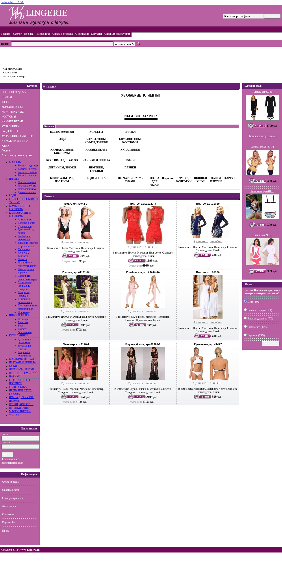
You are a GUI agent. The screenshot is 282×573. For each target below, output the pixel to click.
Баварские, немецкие (24, 294)
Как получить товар (13, 76)
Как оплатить (10, 72)
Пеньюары (24, 319)
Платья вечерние (27, 182)
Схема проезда (10, 481)
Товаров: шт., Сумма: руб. (21, 55)
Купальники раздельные (24, 341)
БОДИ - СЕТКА (18, 386)
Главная (5, 33)
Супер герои (25, 226)
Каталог (17, 33)
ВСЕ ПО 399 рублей (14, 92)
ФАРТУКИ (15, 414)
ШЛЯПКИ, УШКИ (20, 407)
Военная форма (26, 222)
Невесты (22, 259)
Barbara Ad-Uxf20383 (12, 2)
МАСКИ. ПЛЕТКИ (20, 411)
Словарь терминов (12, 498)
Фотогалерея (9, 506)
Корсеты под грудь (28, 165)
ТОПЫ (5, 102)
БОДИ (12, 195)
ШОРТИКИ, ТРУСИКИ (22, 373)
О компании (82, 33)
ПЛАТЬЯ (7, 97)
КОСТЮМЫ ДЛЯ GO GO (24, 358)
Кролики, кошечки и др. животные (28, 244)
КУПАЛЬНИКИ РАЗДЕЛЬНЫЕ (11, 129)
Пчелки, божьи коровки (26, 271)
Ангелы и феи (25, 219)
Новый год (24, 312)
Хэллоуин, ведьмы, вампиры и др (28, 307)
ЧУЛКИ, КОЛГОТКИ (21, 404)
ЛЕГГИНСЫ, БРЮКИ (21, 369)
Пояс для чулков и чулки (17, 155)
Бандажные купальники (24, 354)
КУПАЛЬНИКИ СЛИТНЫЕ (18, 136)
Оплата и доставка (62, 33)
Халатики (23, 322)
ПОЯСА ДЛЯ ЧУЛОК (21, 397)
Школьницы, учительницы (25, 300)
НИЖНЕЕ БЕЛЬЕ (12, 121)
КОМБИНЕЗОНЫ (12, 106)
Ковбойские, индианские (25, 238)
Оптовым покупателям (117, 33)
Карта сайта (8, 522)
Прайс (5, 530)
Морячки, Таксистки (23, 254)
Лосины (6, 150)
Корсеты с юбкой (27, 172)
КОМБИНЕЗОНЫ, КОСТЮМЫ (19, 207)
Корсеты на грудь (27, 168)
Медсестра (24, 249)
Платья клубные (27, 185)
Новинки (29, 33)
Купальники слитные (24, 347)
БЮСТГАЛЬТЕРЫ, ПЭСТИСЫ (19, 382)
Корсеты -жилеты (27, 175)
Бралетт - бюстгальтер (25, 330)
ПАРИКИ (14, 376)
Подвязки (14, 400)
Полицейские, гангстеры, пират (27, 264)
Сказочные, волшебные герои (27, 277)
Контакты (96, 33)
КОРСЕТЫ (15, 162)
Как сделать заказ (12, 68)
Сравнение (8, 514)
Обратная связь (10, 489)
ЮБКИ (5, 145)
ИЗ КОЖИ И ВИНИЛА (15, 140)
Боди (20, 325)
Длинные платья (27, 192)
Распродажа (43, 33)
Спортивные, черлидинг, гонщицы (25, 286)
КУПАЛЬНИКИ (18, 335)
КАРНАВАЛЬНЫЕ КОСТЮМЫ (13, 114)
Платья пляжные (27, 188)
